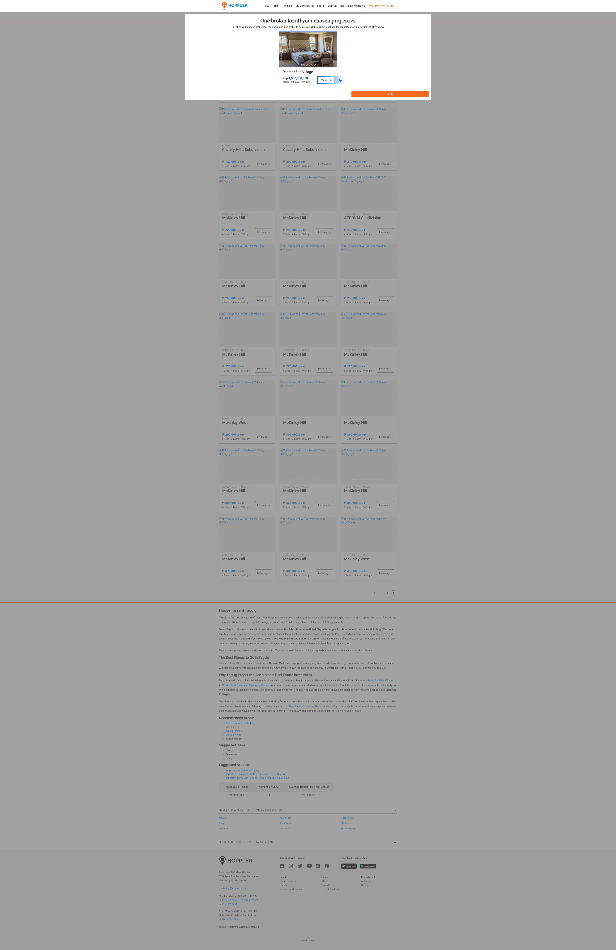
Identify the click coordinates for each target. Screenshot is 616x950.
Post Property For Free (382, 6)
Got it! (390, 94)
